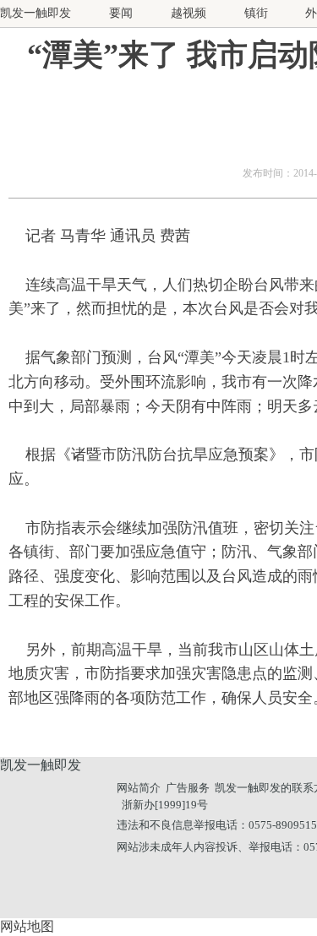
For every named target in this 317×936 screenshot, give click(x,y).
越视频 (188, 13)
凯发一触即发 (35, 13)
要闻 (121, 13)
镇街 (256, 13)
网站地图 (27, 926)
